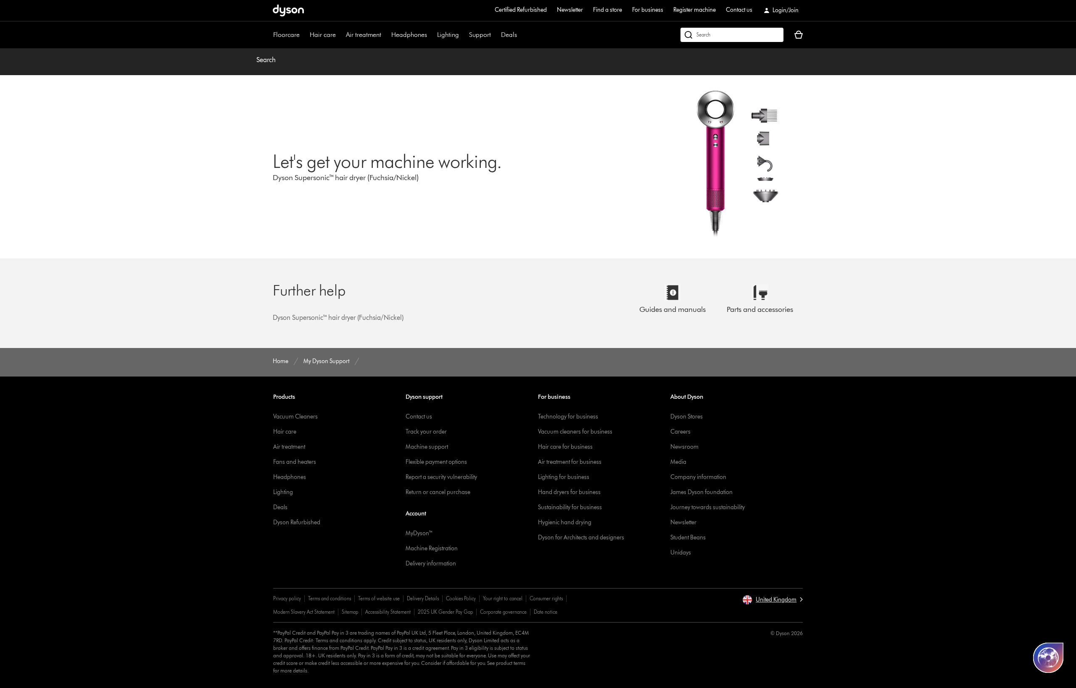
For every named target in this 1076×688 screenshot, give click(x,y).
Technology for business (568, 416)
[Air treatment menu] (385, 35)
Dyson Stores (686, 416)
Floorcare (286, 35)
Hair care (323, 35)
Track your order (426, 431)
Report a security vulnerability (441, 477)
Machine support (427, 446)
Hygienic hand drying (564, 522)
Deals (509, 35)
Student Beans (688, 537)
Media (678, 462)
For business (647, 9)
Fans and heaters (294, 462)
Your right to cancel (502, 598)
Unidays (680, 552)
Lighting (448, 35)
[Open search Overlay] (731, 35)
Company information (698, 477)
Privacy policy (287, 598)
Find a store (607, 9)
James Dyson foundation (701, 492)
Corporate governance (503, 612)
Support (480, 35)
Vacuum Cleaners (295, 416)
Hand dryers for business (569, 492)
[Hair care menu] (340, 35)
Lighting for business (563, 477)
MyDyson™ (419, 533)
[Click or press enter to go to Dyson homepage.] (288, 10)
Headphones (409, 35)
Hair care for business (565, 446)
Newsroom (684, 446)
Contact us (739, 9)
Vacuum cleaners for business (575, 431)
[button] (772, 600)
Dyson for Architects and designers (581, 537)
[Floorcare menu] (304, 35)
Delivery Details (423, 598)
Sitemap (350, 612)
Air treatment (363, 35)
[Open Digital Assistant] (1048, 658)
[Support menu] (495, 35)
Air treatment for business (569, 462)
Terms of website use (379, 598)
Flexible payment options (436, 462)
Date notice (545, 612)
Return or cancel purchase (438, 492)
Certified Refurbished (521, 9)
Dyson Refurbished (296, 522)
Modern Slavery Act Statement (304, 612)
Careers (680, 431)
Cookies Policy (461, 598)
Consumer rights (546, 598)
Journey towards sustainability (707, 507)
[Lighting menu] (463, 35)
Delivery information (431, 563)
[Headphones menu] (431, 35)
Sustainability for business (570, 507)
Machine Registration (432, 548)
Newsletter (570, 9)
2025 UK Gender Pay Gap (445, 612)
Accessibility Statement (388, 612)
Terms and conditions (329, 598)
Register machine (694, 9)
